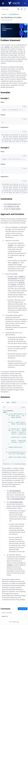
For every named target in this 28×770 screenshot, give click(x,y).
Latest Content (5, 9)
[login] (3, 3)
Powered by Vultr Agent (20, 463)
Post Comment (22, 608)
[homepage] (14, 3)
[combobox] (14, 616)
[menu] (25, 3)
